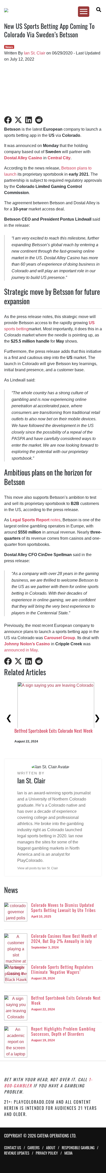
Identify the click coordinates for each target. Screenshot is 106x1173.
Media (68, 1153)
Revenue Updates (16, 1153)
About (50, 1147)
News (9, 47)
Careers (34, 1147)
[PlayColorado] (50, 10)
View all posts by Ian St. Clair (37, 868)
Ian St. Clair (34, 53)
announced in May (21, 650)
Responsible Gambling (78, 1147)
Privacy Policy (47, 1153)
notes (35, 520)
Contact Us (12, 1147)
